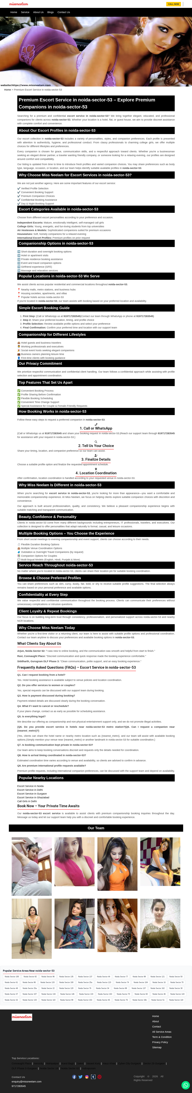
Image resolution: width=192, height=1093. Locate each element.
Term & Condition (162, 1037)
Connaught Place (21, 1063)
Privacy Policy (160, 1042)
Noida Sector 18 (49, 1068)
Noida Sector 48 (11, 988)
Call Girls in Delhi (27, 801)
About (155, 1021)
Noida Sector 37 (11, 994)
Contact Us (63, 12)
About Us (38, 12)
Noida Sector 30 (175, 988)
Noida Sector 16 (159, 982)
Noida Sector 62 (70, 1068)
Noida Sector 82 (30, 977)
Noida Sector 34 (102, 988)
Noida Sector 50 (175, 977)
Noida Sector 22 (48, 988)
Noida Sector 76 (84, 988)
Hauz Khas (109, 1063)
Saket (80, 1063)
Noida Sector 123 (104, 982)
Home (13, 12)
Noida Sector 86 (29, 982)
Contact (156, 1026)
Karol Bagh (68, 1063)
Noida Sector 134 (48, 994)
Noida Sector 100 (12, 977)
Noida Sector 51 (157, 1000)
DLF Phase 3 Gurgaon (24, 1068)
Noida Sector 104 (141, 982)
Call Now (173, 4)
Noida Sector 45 (103, 1000)
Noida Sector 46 (159, 994)
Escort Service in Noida (30, 786)
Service (25, 12)
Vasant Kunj (93, 1063)
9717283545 (19, 1086)
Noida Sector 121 (158, 977)
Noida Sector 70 (176, 982)
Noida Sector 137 (85, 977)
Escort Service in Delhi (30, 789)
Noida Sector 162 (158, 988)
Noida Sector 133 (47, 982)
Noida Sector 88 (120, 988)
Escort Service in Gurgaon (32, 793)
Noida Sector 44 (103, 977)
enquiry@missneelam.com (26, 1081)
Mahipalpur (52, 1063)
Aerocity (38, 1063)
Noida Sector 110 (48, 1000)
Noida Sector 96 (48, 977)
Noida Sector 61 (11, 982)
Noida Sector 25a (85, 982)
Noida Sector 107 (30, 994)
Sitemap (156, 1047)
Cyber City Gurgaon (129, 1063)
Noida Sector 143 (177, 994)
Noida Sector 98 (139, 977)
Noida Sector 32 (11, 1000)
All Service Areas (161, 1031)
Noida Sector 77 (121, 977)
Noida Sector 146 (67, 994)
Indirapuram (89, 1068)
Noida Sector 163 (105, 994)
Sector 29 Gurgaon (154, 1063)
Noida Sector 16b (140, 1000)
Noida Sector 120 (66, 988)
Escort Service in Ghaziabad (33, 797)
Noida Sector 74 (122, 982)
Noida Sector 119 (176, 1000)
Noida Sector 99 (66, 1000)
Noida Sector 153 (85, 1000)
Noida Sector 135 (66, 977)
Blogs (50, 12)
